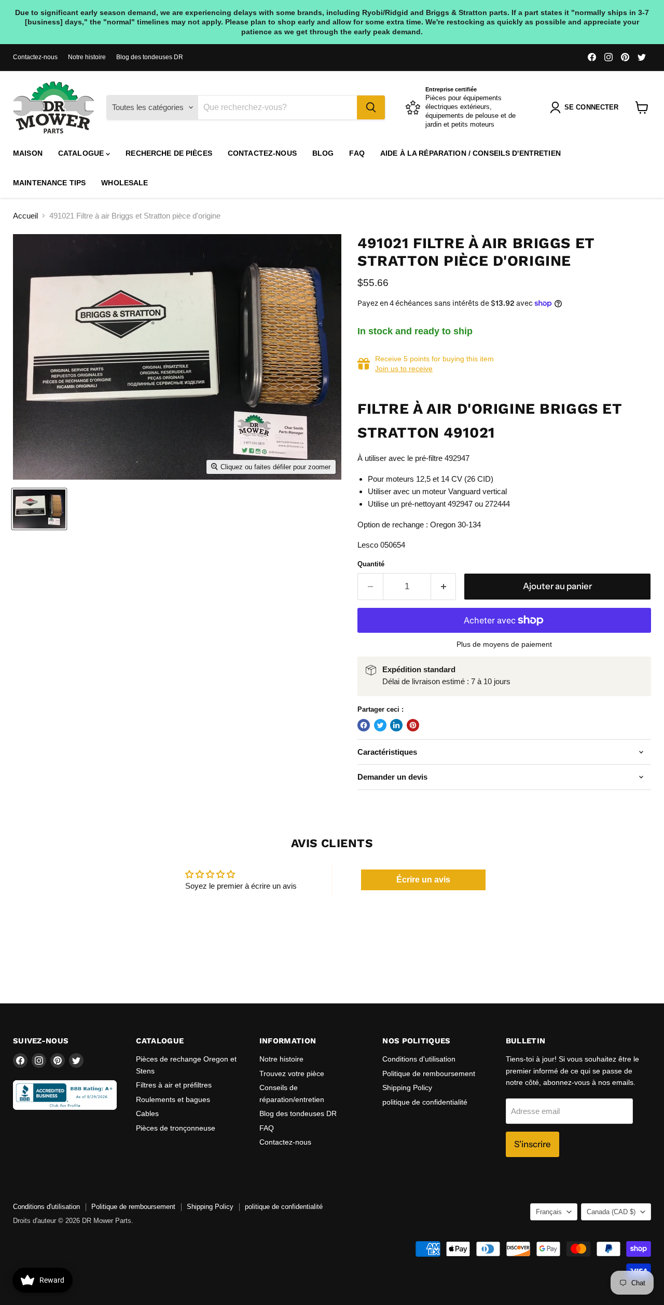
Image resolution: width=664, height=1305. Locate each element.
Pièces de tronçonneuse (175, 1128)
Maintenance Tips (49, 183)
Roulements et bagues (173, 1099)
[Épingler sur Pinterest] (413, 725)
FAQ (356, 153)
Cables (147, 1113)
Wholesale (124, 183)
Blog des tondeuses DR (149, 57)
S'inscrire (532, 1144)
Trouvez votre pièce (291, 1073)
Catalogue (82, 153)
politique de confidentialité (424, 1102)
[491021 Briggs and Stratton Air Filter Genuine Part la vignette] (39, 508)
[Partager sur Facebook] (363, 725)
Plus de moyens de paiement (504, 644)
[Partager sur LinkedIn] (396, 725)
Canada (611, 1212)
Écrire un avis (423, 879)
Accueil (25, 215)
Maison (28, 153)
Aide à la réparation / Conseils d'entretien (470, 153)
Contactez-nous (35, 57)
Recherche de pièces (169, 153)
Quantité (370, 564)
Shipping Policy (407, 1087)
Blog (323, 153)
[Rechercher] (371, 107)
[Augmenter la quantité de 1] (444, 586)
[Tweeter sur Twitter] (380, 725)
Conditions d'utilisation (418, 1059)
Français (549, 1212)
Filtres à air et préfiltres (174, 1085)
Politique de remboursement (428, 1073)
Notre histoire (87, 57)
